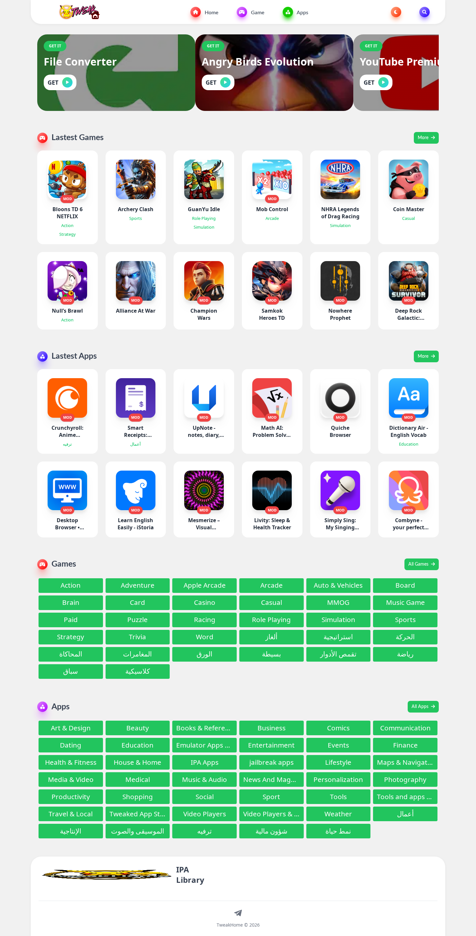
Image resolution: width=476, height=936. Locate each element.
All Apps (421, 706)
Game (257, 12)
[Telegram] (238, 913)
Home (211, 12)
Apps (302, 12)
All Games (419, 564)
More (424, 138)
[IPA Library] (77, 12)
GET (53, 82)
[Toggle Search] (424, 12)
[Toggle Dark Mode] (396, 12)
